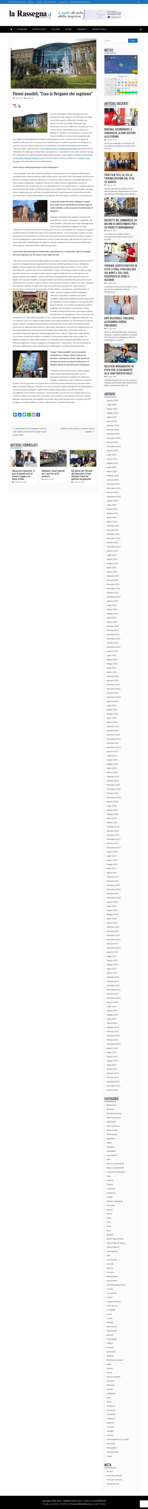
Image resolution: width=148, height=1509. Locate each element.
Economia (111, 1205)
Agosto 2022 (112, 601)
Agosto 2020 (112, 701)
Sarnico (110, 1368)
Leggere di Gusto (114, 1301)
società (110, 1389)
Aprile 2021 (112, 668)
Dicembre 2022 (113, 584)
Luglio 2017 (112, 856)
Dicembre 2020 (113, 684)
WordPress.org (113, 1484)
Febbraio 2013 (113, 1073)
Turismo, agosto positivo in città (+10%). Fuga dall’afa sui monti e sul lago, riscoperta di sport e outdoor (120, 273)
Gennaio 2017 (113, 881)
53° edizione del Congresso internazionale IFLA (62, 148)
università (111, 1443)
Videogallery (112, 1448)
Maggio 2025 (112, 463)
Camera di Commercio (116, 1172)
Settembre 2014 (114, 998)
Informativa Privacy (50, 2)
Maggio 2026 (112, 413)
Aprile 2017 (112, 868)
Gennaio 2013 (113, 1077)
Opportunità (112, 1331)
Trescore (110, 1427)
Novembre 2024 (113, 488)
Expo (109, 1218)
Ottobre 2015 (112, 944)
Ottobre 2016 (112, 893)
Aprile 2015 (112, 969)
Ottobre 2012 (112, 1090)
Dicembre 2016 (113, 885)
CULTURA (55, 29)
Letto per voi (112, 1305)
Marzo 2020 (112, 722)
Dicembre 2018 (113, 785)
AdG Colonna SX (113, 1117)
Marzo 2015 (112, 973)
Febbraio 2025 (113, 475)
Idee (108, 1255)
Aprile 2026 (112, 417)
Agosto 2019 (112, 751)
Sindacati (110, 1385)
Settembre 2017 (114, 847)
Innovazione (112, 1280)
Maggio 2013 (112, 1061)
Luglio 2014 (112, 1006)
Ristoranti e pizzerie (115, 1360)
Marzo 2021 (112, 672)
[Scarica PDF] (14, 107)
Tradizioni (111, 1418)
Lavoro (110, 1297)
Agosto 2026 (112, 400)
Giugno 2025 (112, 459)
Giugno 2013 (112, 1056)
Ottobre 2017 (112, 843)
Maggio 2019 (112, 764)
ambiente (110, 1147)
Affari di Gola (112, 1130)
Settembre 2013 (114, 1044)
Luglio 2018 (112, 806)
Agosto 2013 (112, 1048)
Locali (109, 1314)
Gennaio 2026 (113, 429)
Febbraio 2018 (113, 826)
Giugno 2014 (112, 1010)
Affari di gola (112, 1134)
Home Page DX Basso (116, 1243)
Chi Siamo (30, 2)
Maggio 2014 (112, 1015)
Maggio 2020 (112, 714)
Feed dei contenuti (114, 1475)
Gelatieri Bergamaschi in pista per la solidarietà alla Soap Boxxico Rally (119, 369)
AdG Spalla (111, 1122)
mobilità (110, 1322)
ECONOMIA (22, 29)
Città (109, 1176)
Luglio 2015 (112, 956)
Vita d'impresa (113, 1452)
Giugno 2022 (112, 609)
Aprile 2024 (112, 517)
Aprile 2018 (112, 818)
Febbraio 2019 (113, 776)
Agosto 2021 (112, 651)
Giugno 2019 (112, 760)
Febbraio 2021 (113, 676)
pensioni (110, 1335)
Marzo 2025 (112, 471)
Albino (109, 1142)
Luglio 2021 (112, 655)
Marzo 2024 (112, 521)
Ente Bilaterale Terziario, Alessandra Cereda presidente (119, 321)
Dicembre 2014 (113, 985)
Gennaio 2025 (113, 480)
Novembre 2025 (113, 438)
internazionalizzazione (116, 1285)
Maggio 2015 (112, 964)
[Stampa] (19, 107)
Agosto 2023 (112, 551)
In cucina (110, 1272)
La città (110, 1289)
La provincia (112, 1293)
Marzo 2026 (112, 421)
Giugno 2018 (112, 810)
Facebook (138, 2)
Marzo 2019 (112, 772)
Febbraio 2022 (113, 626)
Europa (110, 1209)
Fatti (109, 1222)
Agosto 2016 (112, 902)
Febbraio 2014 (113, 1027)
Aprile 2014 (112, 1019)
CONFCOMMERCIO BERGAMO (79, 2)
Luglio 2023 (112, 555)
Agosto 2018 (112, 801)
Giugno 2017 (112, 860)
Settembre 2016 (114, 898)
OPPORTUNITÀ (39, 29)
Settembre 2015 (114, 948)
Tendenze (111, 1406)
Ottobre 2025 (112, 442)
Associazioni (112, 1155)
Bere (109, 1159)
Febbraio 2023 (113, 576)
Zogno (109, 1456)
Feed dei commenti (114, 1479)
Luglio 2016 (112, 906)
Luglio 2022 (112, 605)
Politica (110, 1343)
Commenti (111, 1188)
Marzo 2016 (112, 923)
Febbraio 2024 (113, 526)
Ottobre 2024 (112, 492)
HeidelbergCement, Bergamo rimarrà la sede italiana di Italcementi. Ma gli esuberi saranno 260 (30, 431)
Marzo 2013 (112, 1069)
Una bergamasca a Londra (118, 1439)
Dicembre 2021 (113, 634)
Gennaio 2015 (113, 981)
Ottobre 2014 (112, 994)
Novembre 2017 (113, 839)
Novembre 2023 (113, 538)
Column (110, 1184)
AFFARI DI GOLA (99, 29)
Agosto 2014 (112, 1002)
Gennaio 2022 (113, 630)
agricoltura (111, 1138)
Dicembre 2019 (113, 735)
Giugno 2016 (112, 910)
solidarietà (111, 1393)
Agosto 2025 (112, 450)
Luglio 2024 (112, 505)
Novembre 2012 (113, 1086)
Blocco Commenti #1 (115, 1163)
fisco (109, 1230)
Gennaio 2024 (113, 530)
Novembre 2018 (113, 789)
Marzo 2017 (112, 872)
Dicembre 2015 (113, 935)
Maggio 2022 (112, 613)
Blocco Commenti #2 (115, 1168)
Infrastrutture (112, 1276)
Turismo (110, 1435)
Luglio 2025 (112, 455)
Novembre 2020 (113, 689)
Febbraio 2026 (113, 425)
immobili (110, 1264)
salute (109, 1364)
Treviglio (110, 1431)
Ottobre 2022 (112, 592)
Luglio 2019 (112, 755)
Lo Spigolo (111, 1310)
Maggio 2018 (112, 814)
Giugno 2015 (112, 960)
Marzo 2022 (112, 622)
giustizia (110, 1234)
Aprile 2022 (112, 618)
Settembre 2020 (114, 697)
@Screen (110, 1109)
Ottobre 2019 (112, 743)
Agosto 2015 (112, 952)
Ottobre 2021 (112, 643)
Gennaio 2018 (113, 831)
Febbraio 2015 (113, 977)
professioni (111, 1351)
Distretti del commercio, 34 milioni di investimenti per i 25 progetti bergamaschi (120, 223)
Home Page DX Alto (115, 1239)
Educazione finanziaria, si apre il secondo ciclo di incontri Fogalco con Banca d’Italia (23, 474)
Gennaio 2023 (113, 580)
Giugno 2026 (112, 409)
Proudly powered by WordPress (56, 1504)
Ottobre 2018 (112, 793)
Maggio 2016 (112, 914)
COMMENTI (82, 29)
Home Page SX (113, 1247)
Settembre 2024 (114, 496)
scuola (109, 1372)
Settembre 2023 (114, 546)
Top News (111, 1414)
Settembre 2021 (114, 647)
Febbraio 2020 (113, 726)
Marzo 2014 (112, 1023)
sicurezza (111, 1381)
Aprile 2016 (112, 918)
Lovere (110, 1318)
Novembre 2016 (113, 889)
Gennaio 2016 (113, 931)
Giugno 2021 (112, 659)
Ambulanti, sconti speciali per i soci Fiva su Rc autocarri (53, 473)
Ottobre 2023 (112, 542)
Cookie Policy (63, 2)
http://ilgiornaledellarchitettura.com (29, 158)
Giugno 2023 (112, 559)
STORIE (68, 29)
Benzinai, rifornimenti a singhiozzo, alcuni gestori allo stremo (120, 132)
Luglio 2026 (112, 404)
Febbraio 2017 (113, 877)
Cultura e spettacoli (115, 1201)
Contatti (39, 2)
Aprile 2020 (112, 718)
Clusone (110, 1180)
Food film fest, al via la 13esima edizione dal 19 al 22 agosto (119, 178)
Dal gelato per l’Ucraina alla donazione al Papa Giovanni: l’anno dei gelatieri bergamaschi (81, 474)
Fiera (109, 1226)
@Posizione (112, 1105)
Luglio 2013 (112, 1052)
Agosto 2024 (112, 501)
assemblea (111, 1151)
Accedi (109, 1471)
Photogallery (112, 1339)
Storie (109, 1402)
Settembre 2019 (114, 747)
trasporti (110, 1422)
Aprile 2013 (112, 1065)
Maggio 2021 (112, 664)
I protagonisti (112, 1251)
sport (109, 1397)
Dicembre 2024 (113, 484)
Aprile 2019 (112, 768)
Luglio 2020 (112, 705)
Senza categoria (113, 1377)
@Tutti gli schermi (114, 1113)
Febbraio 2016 (113, 927)
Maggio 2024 (112, 513)
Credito (110, 1197)
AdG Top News (113, 1126)
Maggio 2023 (112, 563)
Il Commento (112, 1259)
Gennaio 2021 (113, 680)
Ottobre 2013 (112, 1040)
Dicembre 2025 (113, 434)
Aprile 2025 (112, 467)
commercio (111, 1193)
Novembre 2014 (113, 989)
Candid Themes (98, 1504)
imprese (110, 1268)
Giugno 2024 (112, 509)
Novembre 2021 (113, 638)
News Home (112, 1326)
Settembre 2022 (114, 597)
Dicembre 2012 (113, 1081)
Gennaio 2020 (113, 730)
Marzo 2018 (112, 822)
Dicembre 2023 (113, 534)
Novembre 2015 (113, 939)
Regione (110, 1356)
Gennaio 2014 (113, 1031)
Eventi (109, 1214)
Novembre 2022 (113, 588)
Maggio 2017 (112, 864)
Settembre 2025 (114, 446)
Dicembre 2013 (113, 1035)
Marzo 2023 (112, 572)
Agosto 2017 (112, 852)
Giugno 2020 (112, 709)
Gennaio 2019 (113, 781)
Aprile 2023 (112, 567)
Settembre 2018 (114, 797)
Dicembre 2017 (113, 835)
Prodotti (110, 1347)
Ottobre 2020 (112, 693)
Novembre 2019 (113, 739)
